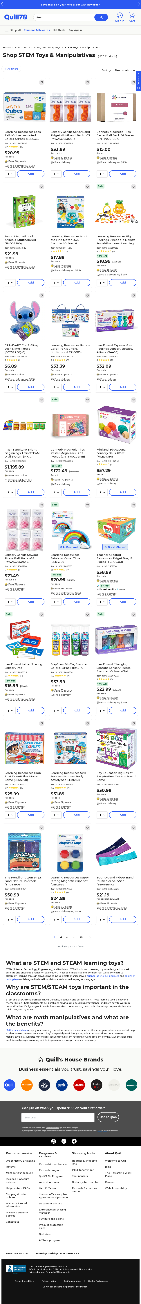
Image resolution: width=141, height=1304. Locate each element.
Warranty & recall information (16, 1205)
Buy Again (75, 29)
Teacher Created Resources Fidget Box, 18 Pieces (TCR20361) (115, 558)
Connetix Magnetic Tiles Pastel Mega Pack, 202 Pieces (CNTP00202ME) (68, 453)
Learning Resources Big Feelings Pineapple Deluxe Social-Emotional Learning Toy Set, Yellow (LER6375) (116, 240)
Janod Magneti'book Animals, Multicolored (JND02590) (20, 240)
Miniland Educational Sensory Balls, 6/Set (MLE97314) (111, 453)
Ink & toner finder (83, 1169)
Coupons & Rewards (37, 29)
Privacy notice (49, 1281)
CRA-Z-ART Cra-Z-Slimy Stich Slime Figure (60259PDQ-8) (21, 348)
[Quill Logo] (15, 17)
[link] (41, 82)
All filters (12, 68)
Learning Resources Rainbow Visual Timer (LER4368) (66, 558)
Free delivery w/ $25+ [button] (21, 165)
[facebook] (74, 1141)
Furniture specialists (51, 1218)
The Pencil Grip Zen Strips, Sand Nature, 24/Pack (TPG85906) (23, 881)
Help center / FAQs (18, 1188)
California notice (72, 1281)
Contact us (12, 1221)
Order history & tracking (20, 1160)
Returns (11, 1166)
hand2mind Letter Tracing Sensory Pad (23, 666)
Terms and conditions (52, 1128)
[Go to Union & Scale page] (114, 1085)
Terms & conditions (24, 1281)
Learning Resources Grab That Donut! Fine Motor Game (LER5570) (23, 776)
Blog (108, 1166)
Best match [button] (123, 70)
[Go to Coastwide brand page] (27, 1085)
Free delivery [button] (62, 162)
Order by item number (86, 1182)
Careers (110, 1182)
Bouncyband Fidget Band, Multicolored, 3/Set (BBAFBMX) (115, 881)
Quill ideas (45, 1234)
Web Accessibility (116, 1188)
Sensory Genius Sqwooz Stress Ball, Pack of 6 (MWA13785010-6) (22, 558)
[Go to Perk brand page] (61, 1085)
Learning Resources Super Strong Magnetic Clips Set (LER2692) (70, 881)
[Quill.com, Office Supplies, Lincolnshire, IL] (16, 1269)
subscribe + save (49, 1182)
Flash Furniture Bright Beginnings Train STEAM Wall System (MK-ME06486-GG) (22, 453)
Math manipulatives (17, 1030)
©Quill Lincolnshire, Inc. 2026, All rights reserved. (53, 1269)
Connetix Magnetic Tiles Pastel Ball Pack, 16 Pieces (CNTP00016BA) (115, 135)
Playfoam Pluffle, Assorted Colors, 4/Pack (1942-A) (69, 666)
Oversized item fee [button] (20, 479)
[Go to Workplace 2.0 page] (131, 1085)
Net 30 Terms (47, 1188)
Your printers (80, 1175)
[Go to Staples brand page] (79, 1085)
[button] (139, 4)
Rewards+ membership (53, 1164)
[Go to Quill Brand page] (9, 1085)
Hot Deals (59, 29)
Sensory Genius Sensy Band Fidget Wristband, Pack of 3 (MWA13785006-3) (70, 135)
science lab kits (95, 976)
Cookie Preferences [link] (98, 1281)
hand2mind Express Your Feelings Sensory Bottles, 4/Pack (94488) (115, 348)
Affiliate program (49, 1240)
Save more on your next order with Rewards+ (70, 4)
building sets (112, 976)
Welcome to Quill (115, 1160)
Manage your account (19, 1172)
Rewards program (50, 1170)
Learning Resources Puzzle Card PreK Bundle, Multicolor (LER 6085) (70, 348)
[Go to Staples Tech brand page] (96, 1085)
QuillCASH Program (51, 1176)
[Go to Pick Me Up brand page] (44, 1085)
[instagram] (54, 1141)
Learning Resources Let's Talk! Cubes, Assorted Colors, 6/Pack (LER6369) (23, 135)
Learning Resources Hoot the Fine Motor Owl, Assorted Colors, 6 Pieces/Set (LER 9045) (69, 240)
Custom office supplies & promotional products (53, 1196)
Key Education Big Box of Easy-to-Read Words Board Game (116, 776)
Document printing (50, 1203)
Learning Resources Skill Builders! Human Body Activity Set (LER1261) (68, 776)
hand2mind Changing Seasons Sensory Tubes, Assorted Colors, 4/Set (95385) (114, 668)
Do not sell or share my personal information (65, 1286)
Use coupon (108, 1117)
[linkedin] (64, 1141)
